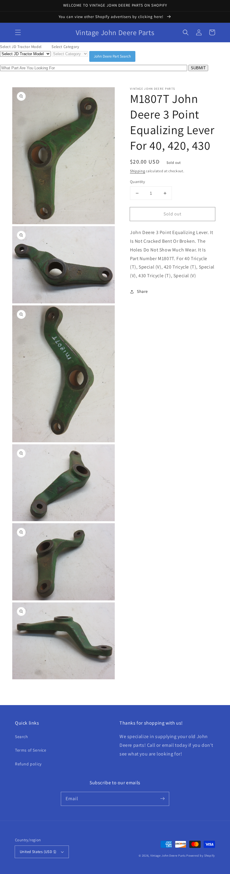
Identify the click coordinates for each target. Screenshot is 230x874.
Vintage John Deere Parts (168, 855)
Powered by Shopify (200, 855)
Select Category (65, 46)
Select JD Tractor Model (21, 46)
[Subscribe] (162, 798)
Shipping (137, 171)
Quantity (137, 181)
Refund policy (28, 764)
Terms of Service (30, 750)
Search (21, 736)
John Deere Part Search (112, 56)
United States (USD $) (38, 851)
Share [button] (142, 291)
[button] (18, 32)
